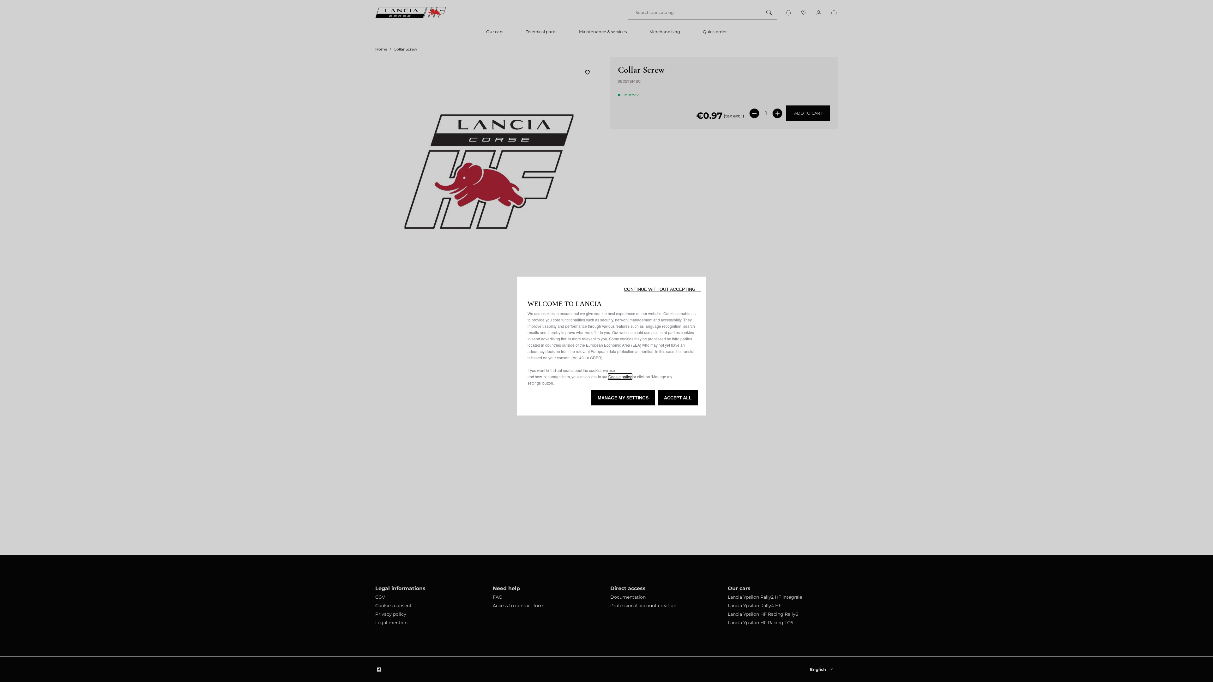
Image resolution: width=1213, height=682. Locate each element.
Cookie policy (620, 376)
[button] (662, 289)
